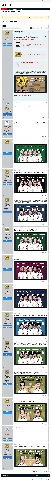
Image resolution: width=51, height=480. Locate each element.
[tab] (4, 26)
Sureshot (17, 429)
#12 (46, 370)
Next (46, 471)
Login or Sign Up (45, 0)
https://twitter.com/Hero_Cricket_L (27, 53)
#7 (46, 227)
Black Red (5, 475)
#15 (46, 444)
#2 (46, 102)
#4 (46, 140)
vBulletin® (43, 478)
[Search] (48, 5)
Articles (15, 9)
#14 (46, 427)
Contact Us (41, 475)
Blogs (9, 9)
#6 (46, 198)
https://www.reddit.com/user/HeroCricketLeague (29, 62)
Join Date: (5, 41)
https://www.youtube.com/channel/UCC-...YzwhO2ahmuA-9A (24, 39)
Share (8, 43)
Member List (13, 11)
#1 (46, 31)
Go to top (47, 475)
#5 (46, 170)
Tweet (8, 45)
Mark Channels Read (6, 11)
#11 (46, 341)
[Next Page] (42, 28)
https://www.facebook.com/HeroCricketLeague (29, 42)
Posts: (6, 112)
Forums (4, 9)
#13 (46, 399)
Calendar (18, 11)
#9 (46, 285)
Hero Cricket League (22, 95)
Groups (21, 9)
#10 (46, 313)
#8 (46, 256)
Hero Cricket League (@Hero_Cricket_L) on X (29, 52)
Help (37, 475)
